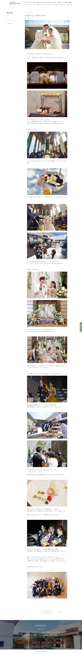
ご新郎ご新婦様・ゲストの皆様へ (44, 646)
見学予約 (34, 642)
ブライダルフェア (22, 642)
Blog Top (10, 23)
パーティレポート (29, 12)
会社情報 (34, 646)
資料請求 (59, 642)
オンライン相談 (46, 642)
